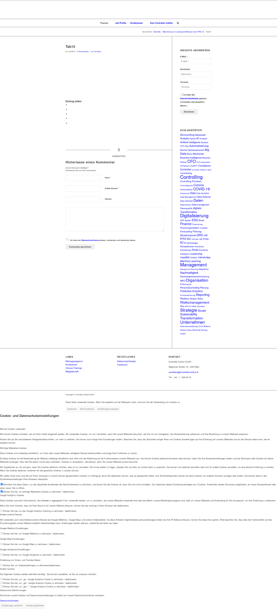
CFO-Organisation (203, 162)
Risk (182, 306)
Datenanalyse (185, 204)
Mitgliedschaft (72, 371)
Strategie (188, 310)
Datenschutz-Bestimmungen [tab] (13, 590)
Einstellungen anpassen (108, 408)
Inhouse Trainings (74, 367)
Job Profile (204, 239)
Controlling (191, 176)
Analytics (203, 138)
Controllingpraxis (186, 185)
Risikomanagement (194, 302)
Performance (185, 284)
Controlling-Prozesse (190, 181)
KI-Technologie (191, 242)
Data (193, 193)
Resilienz (184, 298)
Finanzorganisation (189, 227)
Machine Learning (190, 261)
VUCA (200, 326)
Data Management (188, 196)
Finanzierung (197, 224)
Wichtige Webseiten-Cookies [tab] (13, 447)
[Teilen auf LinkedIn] (69, 118)
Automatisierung (199, 146)
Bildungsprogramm (74, 361)
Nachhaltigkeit (189, 273)
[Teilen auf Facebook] (69, 104)
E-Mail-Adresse (112, 188)
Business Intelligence (191, 157)
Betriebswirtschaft (196, 150)
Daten (198, 200)
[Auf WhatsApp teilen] (69, 114)
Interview (195, 239)
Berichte (184, 150)
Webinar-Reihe (186, 330)
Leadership (196, 253)
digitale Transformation (190, 210)
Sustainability (188, 314)
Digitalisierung (194, 215)
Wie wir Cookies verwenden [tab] (12, 428)
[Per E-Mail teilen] (69, 123)
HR (206, 235)
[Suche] (177, 23)
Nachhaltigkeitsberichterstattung (194, 276)
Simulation (201, 306)
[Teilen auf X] (69, 109)
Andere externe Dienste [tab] (11, 514)
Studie (202, 310)
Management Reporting (189, 269)
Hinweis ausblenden (35, 605)
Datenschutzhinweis (90, 240)
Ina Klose (97, 51)
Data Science (204, 196)
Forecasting (186, 231)
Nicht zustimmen (87, 408)
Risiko (200, 298)
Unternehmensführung (189, 326)
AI (197, 138)
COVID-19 (201, 188)
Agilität (193, 138)
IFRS (183, 239)
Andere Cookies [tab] (7, 568)
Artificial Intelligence (190, 142)
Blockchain (198, 153)
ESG (195, 220)
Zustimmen (72, 408)
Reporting (203, 294)
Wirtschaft (196, 330)
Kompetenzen (187, 246)
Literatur (193, 257)
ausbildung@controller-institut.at (183, 372)
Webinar (207, 326)
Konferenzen (186, 250)
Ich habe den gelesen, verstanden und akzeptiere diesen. (103, 240)
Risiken (193, 298)
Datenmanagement (200, 204)
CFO (191, 161)
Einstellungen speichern (12, 605)
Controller (185, 169)
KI (181, 242)
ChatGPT (193, 165)
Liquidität (184, 257)
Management (193, 264)
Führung (197, 231)
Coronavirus (186, 189)
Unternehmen (192, 322)
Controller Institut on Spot (201, 169)
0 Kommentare (83, 51)
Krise (195, 250)
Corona (198, 185)
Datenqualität (186, 208)
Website (108, 199)
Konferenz (199, 246)
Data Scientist (186, 200)
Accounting (187, 135)
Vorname (184, 82)
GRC (200, 235)
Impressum (122, 364)
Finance (185, 223)
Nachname (185, 69)
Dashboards (184, 193)
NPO (182, 280)
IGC (189, 238)
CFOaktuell (184, 165)
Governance (188, 235)
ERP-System (185, 220)
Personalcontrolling (190, 287)
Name (108, 177)
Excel (201, 220)
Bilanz (189, 153)
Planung (204, 287)
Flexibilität (203, 228)
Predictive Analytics (191, 291)
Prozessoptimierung (187, 295)
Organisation (197, 280)
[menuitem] (105, 23)
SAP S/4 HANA (190, 306)
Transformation (191, 317)
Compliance (204, 165)
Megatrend (203, 269)
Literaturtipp (204, 257)
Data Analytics (202, 193)
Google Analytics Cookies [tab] (12, 495)
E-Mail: (184, 56)
